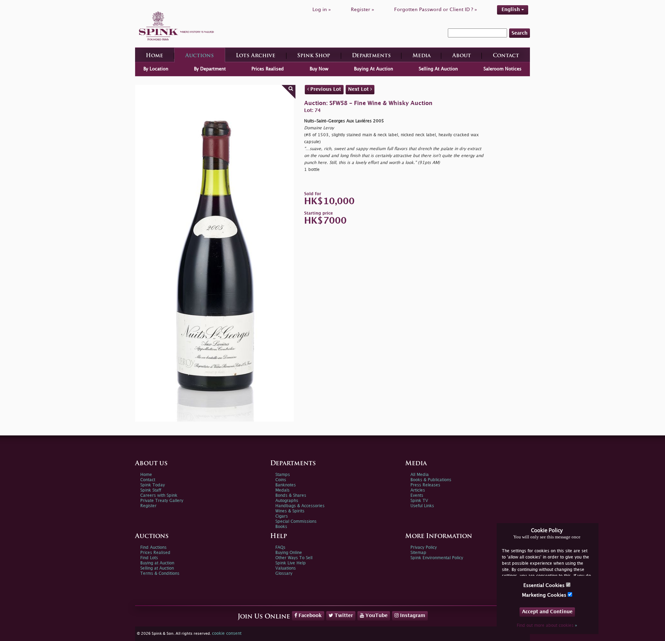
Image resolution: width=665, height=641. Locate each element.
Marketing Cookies (545, 595)
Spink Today (152, 485)
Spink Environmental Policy (436, 558)
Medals (282, 490)
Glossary (283, 573)
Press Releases (425, 485)
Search (519, 33)
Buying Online (288, 553)
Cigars (281, 516)
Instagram (412, 615)
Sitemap (418, 553)
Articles (417, 490)
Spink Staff (150, 490)
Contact (506, 56)
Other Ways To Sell (293, 558)
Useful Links (422, 506)
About (461, 56)
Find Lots (149, 558)
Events (416, 495)
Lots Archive (255, 56)
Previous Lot (325, 89)
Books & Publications (430, 480)
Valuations (285, 568)
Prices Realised (267, 69)
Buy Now (319, 69)
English (511, 9)
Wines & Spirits (289, 511)
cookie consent (226, 633)
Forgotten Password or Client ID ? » (435, 9)
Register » (362, 9)
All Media (419, 475)
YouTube (376, 615)
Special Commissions (296, 521)
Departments (371, 56)
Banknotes (285, 485)
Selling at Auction (157, 568)
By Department (210, 69)
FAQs (280, 547)
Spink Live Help (290, 563)
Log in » (321, 9)
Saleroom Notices (503, 69)
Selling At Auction (438, 69)
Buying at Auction (157, 563)
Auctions (199, 56)
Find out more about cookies (547, 625)
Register (148, 506)
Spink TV (419, 501)
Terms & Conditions (159, 573)
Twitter (343, 615)
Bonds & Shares (290, 495)
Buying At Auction (373, 69)
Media (422, 56)
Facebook (309, 615)
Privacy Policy (423, 547)
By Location (155, 69)
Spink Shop (313, 56)
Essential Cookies (544, 585)
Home (154, 56)
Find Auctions (153, 547)
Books (281, 527)
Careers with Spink (158, 495)
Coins (280, 480)
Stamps (282, 475)
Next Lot (359, 89)
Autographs (286, 501)
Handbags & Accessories (300, 506)
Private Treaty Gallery (161, 501)
